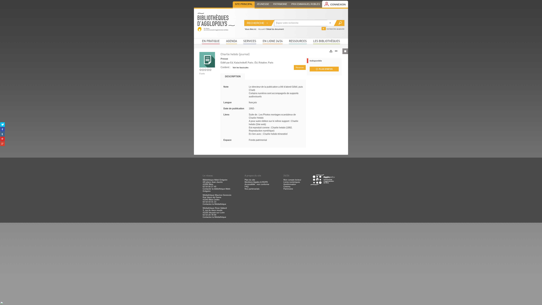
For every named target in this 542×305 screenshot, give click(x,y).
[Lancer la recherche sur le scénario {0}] (339, 23)
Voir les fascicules (240, 67)
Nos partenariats (252, 189)
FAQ (247, 186)
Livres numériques (291, 182)
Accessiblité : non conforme (257, 184)
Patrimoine (288, 189)
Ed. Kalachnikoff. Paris (241, 62)
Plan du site (250, 180)
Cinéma (286, 186)
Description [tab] (233, 76)
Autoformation (289, 184)
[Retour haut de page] (2, 302)
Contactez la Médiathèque (214, 204)
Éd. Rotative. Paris (264, 62)
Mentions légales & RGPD (256, 182)
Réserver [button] (300, 67)
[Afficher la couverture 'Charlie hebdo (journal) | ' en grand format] (207, 59)
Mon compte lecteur (292, 180)
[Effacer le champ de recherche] (330, 23)
